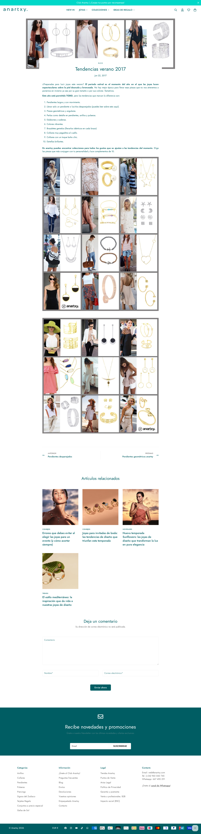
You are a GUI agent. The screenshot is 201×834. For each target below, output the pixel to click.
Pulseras (21, 787)
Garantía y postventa (109, 791)
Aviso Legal (105, 782)
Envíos (62, 787)
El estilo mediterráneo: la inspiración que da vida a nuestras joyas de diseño (57, 601)
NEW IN (70, 9)
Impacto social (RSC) (110, 801)
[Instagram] (71, 828)
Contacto (63, 805)
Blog (100, 63)
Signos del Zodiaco (26, 796)
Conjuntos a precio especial (30, 805)
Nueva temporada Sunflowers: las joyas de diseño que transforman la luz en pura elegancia (140, 539)
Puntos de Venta (107, 777)
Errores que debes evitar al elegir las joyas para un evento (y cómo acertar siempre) (58, 539)
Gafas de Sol (23, 810)
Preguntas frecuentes (68, 777)
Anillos (20, 773)
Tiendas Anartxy (107, 773)
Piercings (21, 791)
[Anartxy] (15, 9)
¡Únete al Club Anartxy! (69, 773)
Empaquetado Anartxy (69, 801)
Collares (21, 777)
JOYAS (82, 9)
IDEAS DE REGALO (122, 9)
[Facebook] (65, 828)
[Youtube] (76, 828)
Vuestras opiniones (67, 796)
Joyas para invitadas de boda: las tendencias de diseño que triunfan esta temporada (100, 537)
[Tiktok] (82, 828)
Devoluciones (65, 791)
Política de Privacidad (110, 787)
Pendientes (22, 782)
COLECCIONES (99, 9)
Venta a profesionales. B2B (112, 796)
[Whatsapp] (87, 828)
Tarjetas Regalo (24, 801)
